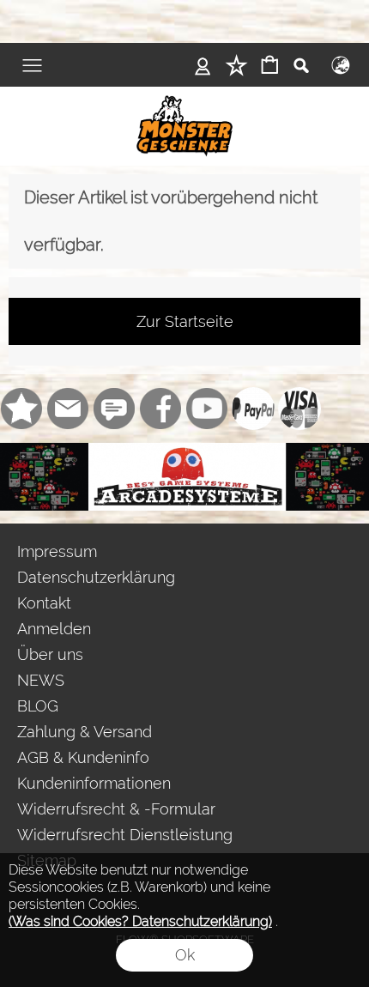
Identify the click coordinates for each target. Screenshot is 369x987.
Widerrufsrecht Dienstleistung (125, 835)
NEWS (40, 680)
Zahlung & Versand (84, 732)
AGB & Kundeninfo (83, 757)
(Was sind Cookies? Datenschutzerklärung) (140, 921)
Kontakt (44, 603)
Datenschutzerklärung (96, 577)
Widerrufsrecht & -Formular (116, 809)
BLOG (37, 706)
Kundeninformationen (94, 783)
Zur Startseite (184, 321)
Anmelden (54, 629)
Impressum (57, 551)
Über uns (50, 654)
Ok (185, 955)
